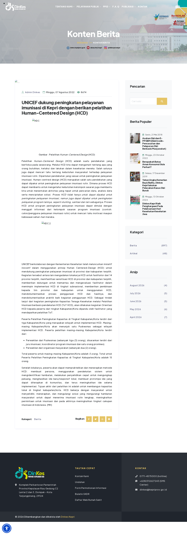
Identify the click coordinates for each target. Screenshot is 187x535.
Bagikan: (80, 418)
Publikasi (128, 6)
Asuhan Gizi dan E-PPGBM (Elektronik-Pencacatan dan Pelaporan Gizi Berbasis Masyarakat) (154, 143)
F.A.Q (115, 6)
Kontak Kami (82, 476)
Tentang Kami (64, 6)
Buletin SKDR (82, 494)
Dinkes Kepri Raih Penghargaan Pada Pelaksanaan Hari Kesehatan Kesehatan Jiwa (154, 208)
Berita (37, 419)
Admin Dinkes (32, 92)
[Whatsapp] (102, 419)
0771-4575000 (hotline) (153, 476)
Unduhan (80, 482)
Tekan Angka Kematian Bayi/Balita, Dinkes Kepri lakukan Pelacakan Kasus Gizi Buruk (154, 185)
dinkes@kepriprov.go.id (153, 489)
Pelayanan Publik (88, 6)
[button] (7, 528)
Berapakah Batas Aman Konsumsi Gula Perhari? (153, 164)
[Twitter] (95, 419)
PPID (105, 6)
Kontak (142, 6)
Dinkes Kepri (68, 516)
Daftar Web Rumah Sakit (88, 499)
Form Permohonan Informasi (90, 487)
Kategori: (27, 419)
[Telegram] (109, 419)
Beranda (82, 42)
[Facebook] (89, 419)
